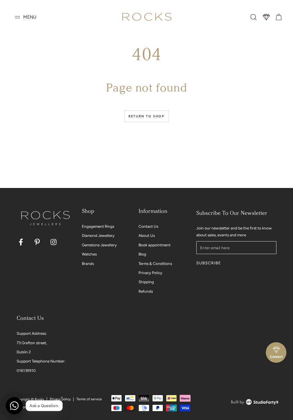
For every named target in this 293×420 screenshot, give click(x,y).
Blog (142, 254)
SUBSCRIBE (208, 263)
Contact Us (148, 226)
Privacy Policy (150, 272)
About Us (146, 235)
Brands (88, 263)
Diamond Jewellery (98, 235)
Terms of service (89, 399)
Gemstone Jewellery (99, 245)
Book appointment (154, 245)
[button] (253, 17)
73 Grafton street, (32, 342)
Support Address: (32, 333)
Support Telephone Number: (41, 361)
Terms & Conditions (155, 263)
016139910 (26, 370)
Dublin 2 (24, 352)
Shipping (146, 282)
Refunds (145, 291)
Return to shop (146, 116)
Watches (89, 254)
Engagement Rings (98, 226)
